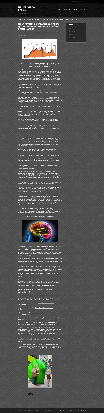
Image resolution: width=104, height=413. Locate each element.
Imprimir (84, 410)
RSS (78, 410)
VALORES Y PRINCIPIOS (79, 9)
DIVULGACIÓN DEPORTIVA (64, 9)
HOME (19, 20)
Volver (20, 398)
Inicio (62, 410)
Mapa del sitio (70, 410)
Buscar (85, 1)
